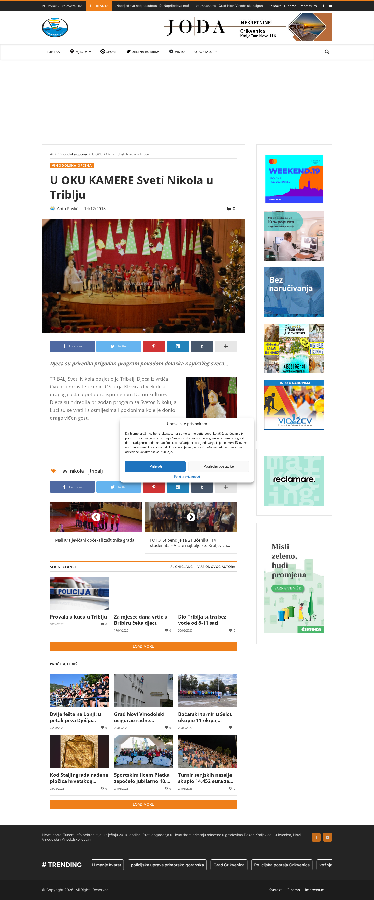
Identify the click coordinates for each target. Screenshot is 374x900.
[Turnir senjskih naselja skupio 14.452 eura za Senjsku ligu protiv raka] (207, 751)
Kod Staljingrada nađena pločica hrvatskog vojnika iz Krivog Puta (79, 778)
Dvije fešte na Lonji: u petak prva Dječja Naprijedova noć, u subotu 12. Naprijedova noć (77, 717)
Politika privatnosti (187, 477)
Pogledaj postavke (218, 466)
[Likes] (323, 6)
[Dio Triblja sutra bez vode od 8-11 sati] (207, 593)
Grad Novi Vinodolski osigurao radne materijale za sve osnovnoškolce (233, 6)
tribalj (96, 471)
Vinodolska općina (72, 154)
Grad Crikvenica (201, 864)
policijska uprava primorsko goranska (139, 864)
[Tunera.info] (55, 27)
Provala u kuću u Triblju (78, 617)
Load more (143, 646)
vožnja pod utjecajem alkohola (321, 864)
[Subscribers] (330, 6)
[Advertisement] (187, 98)
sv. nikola (73, 471)
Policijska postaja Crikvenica (254, 864)
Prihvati (155, 466)
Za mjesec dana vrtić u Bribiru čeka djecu (140, 620)
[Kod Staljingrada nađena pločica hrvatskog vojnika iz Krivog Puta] (79, 751)
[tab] (181, 567)
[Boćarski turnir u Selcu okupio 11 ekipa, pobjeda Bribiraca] (207, 690)
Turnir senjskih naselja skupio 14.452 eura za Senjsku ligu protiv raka (206, 778)
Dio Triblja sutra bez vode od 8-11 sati (202, 620)
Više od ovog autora (216, 567)
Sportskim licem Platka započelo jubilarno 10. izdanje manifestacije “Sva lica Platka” (142, 778)
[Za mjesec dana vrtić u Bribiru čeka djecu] (143, 593)
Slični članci (181, 567)
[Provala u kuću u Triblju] (79, 593)
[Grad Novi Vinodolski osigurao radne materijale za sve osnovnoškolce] (143, 690)
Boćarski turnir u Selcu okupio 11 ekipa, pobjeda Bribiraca (205, 717)
